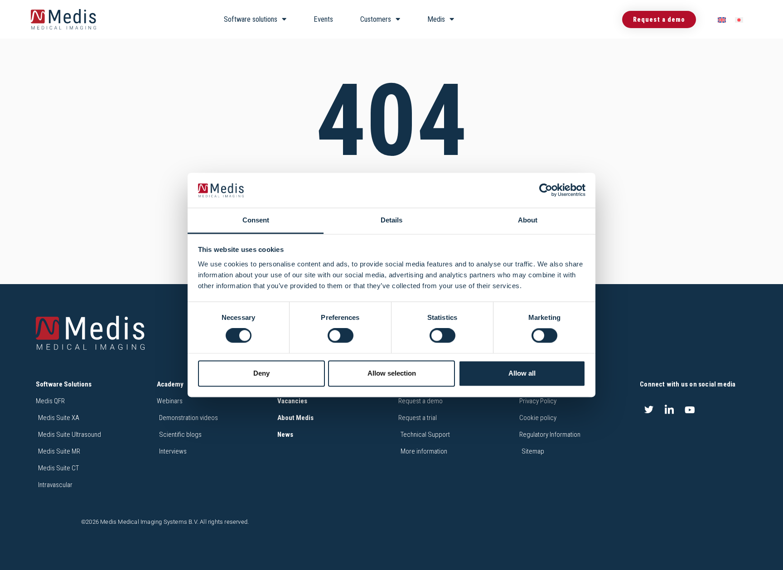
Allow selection (391, 373)
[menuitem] (721, 20)
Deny (261, 373)
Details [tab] (391, 220)
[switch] (340, 335)
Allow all (522, 373)
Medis (436, 19)
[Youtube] (690, 409)
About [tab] (527, 220)
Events (323, 19)
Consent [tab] (255, 220)
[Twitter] (649, 409)
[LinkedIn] (669, 409)
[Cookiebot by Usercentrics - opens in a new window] (545, 190)
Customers (375, 19)
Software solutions (250, 19)
